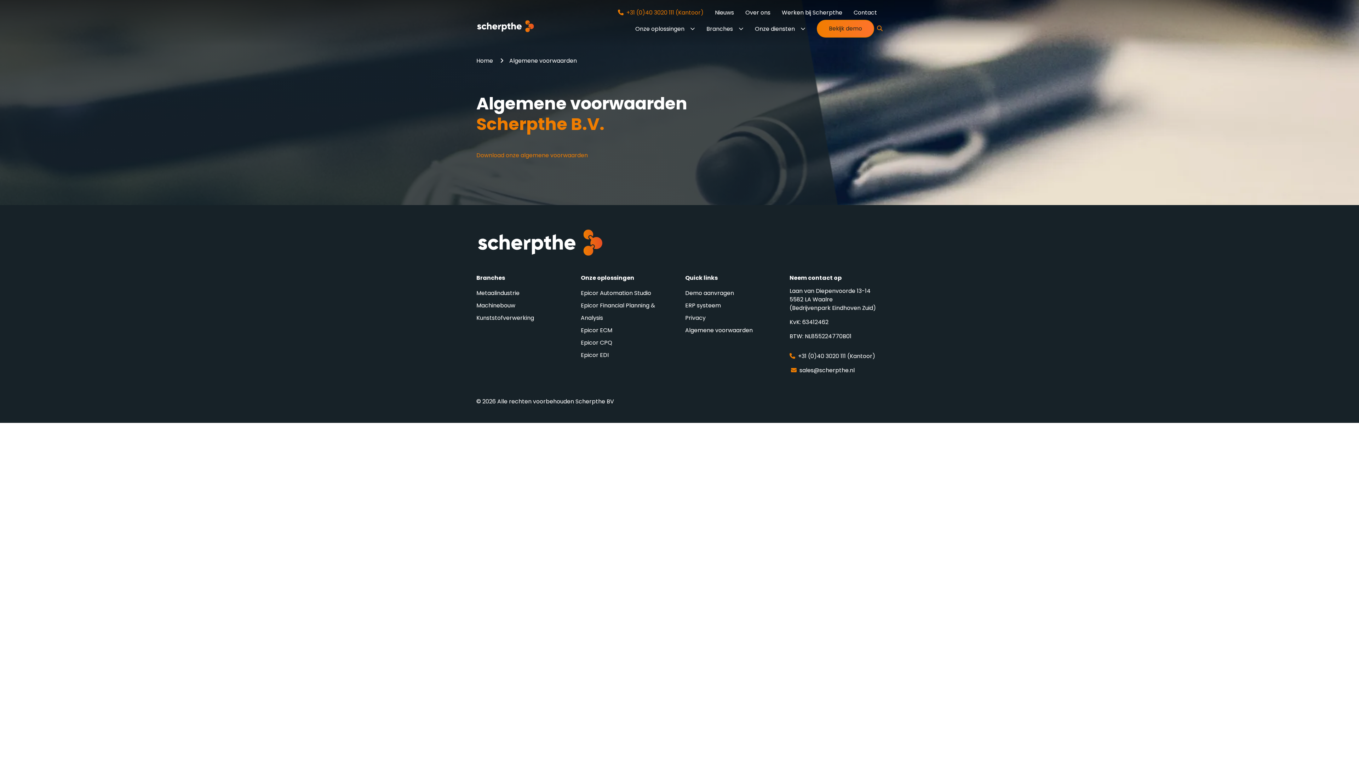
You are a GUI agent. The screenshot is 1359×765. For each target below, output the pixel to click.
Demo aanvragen (709, 293)
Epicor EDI (595, 355)
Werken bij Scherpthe (812, 12)
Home (485, 61)
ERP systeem (703, 305)
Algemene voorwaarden (719, 330)
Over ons (757, 12)
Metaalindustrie (498, 293)
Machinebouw (495, 305)
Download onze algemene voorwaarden (532, 155)
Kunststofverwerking (505, 318)
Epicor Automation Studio (616, 293)
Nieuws (724, 12)
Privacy (695, 318)
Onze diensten (775, 29)
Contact (865, 12)
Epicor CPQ (596, 343)
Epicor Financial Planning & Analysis (618, 311)
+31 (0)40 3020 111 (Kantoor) (664, 12)
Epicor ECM (596, 330)
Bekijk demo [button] (845, 28)
